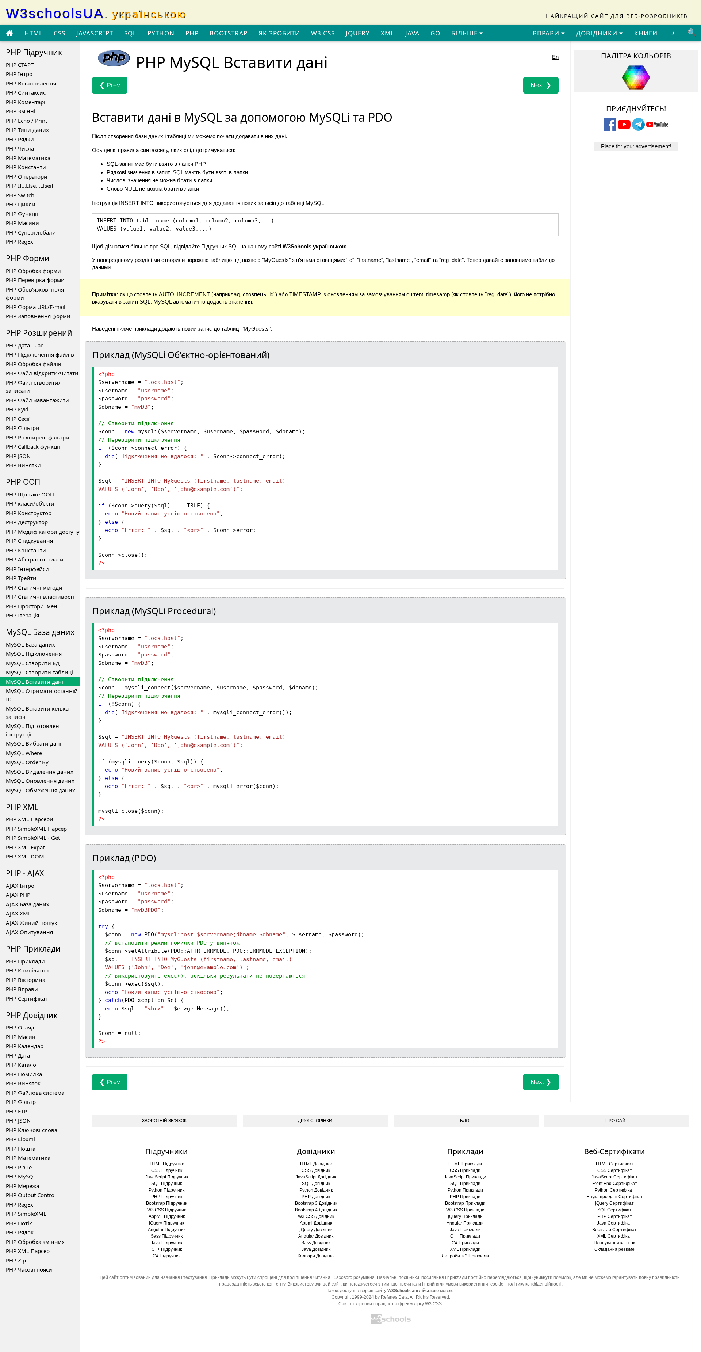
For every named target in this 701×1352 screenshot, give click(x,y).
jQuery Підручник (166, 1223)
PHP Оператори (26, 176)
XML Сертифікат (614, 1236)
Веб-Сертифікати (614, 1151)
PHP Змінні (20, 111)
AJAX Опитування (29, 932)
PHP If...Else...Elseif (29, 185)
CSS (59, 33)
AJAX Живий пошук (31, 922)
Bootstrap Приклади (465, 1203)
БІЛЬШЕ (465, 33)
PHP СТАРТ (20, 64)
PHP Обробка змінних (35, 1241)
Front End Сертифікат (614, 1183)
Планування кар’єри (615, 1242)
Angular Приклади (465, 1223)
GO (435, 33)
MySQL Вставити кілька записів (37, 712)
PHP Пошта (20, 1148)
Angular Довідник (315, 1236)
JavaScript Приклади (465, 1177)
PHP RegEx (19, 241)
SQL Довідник (316, 1183)
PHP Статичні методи (34, 587)
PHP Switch (20, 195)
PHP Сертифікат (26, 998)
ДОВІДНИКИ (597, 33)
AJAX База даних (27, 904)
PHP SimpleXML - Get (33, 837)
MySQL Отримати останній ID (42, 695)
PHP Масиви (22, 222)
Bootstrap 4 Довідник (316, 1209)
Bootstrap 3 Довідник (316, 1203)
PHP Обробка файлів (33, 363)
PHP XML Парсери (29, 819)
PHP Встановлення (31, 83)
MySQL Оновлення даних (40, 780)
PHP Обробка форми (33, 270)
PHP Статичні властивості (40, 596)
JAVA (412, 33)
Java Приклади (465, 1229)
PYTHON (161, 33)
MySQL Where (24, 753)
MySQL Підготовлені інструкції (33, 730)
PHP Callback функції (33, 446)
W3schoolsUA (96, 13)
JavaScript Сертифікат (614, 1177)
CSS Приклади (465, 1170)
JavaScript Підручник (166, 1177)
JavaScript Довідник (316, 1177)
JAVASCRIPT (94, 33)
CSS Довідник (316, 1170)
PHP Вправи (22, 989)
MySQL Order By (27, 762)
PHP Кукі (17, 409)
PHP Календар (24, 1046)
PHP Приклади (25, 961)
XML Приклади (465, 1249)
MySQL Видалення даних (39, 771)
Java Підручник (166, 1242)
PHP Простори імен (31, 606)
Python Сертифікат (614, 1190)
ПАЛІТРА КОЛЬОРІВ (636, 56)
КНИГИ (646, 33)
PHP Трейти (21, 578)
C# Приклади (465, 1242)
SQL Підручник (166, 1183)
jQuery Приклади (465, 1216)
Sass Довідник (315, 1242)
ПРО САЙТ (616, 1120)
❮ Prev (109, 85)
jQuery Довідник (316, 1229)
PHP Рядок (20, 1232)
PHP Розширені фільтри (37, 437)
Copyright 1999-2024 (353, 1297)
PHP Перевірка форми (35, 279)
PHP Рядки (20, 139)
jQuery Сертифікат (614, 1203)
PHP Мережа (22, 1185)
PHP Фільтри (22, 427)
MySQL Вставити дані (34, 681)
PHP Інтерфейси (27, 568)
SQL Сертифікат (614, 1209)
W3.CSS (323, 33)
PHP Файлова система (35, 1092)
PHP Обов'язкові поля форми (35, 293)
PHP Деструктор (27, 522)
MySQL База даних (30, 644)
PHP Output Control (31, 1195)
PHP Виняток (23, 1083)
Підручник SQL (220, 246)
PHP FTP (16, 1111)
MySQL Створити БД (33, 663)
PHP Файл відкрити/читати (42, 373)
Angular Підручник (166, 1229)
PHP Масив (20, 1036)
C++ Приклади (465, 1236)
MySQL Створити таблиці (39, 672)
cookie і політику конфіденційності (526, 1284)
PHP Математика (28, 157)
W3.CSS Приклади (465, 1209)
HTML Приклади (465, 1163)
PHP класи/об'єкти (30, 503)
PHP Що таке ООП (30, 494)
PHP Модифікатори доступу (43, 531)
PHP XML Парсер (28, 1250)
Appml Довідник (316, 1223)
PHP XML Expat (25, 847)
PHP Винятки (23, 465)
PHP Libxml (20, 1139)
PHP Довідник (316, 1196)
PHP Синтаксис (26, 92)
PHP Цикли (20, 204)
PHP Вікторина (25, 979)
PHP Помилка (24, 1074)
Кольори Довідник (316, 1255)
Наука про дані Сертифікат (614, 1196)
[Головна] (9, 33)
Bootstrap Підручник (166, 1203)
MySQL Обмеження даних (40, 790)
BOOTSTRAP (229, 33)
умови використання (467, 1284)
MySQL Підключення (34, 653)
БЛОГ (466, 1120)
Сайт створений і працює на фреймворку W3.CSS (390, 1303)
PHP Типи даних (27, 129)
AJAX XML (18, 913)
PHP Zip (16, 1260)
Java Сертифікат (614, 1223)
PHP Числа (20, 148)
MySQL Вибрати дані (33, 743)
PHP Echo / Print (26, 120)
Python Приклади (465, 1190)
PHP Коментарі (25, 102)
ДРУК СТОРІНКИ (315, 1120)
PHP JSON (18, 456)
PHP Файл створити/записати (33, 387)
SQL (130, 33)
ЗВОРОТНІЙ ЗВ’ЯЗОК (164, 1120)
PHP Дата (18, 1055)
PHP (192, 33)
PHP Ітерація (22, 615)
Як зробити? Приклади (465, 1255)
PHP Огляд (20, 1027)
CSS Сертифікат (614, 1170)
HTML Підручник (167, 1163)
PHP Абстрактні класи (35, 559)
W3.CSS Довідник (316, 1216)
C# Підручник (166, 1255)
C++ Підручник (167, 1249)
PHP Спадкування (29, 540)
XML (387, 33)
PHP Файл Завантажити (37, 400)
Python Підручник (166, 1190)
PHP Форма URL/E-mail (35, 307)
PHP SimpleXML (26, 1213)
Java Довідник (316, 1249)
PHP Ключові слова (31, 1130)
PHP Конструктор (28, 513)
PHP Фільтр (21, 1101)
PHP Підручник (166, 1196)
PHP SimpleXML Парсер (36, 828)
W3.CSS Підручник (166, 1209)
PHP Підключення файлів (40, 354)
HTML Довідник (316, 1163)
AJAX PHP (18, 894)
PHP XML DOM (25, 856)
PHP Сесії (18, 418)
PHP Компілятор (27, 970)
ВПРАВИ (547, 33)
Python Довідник (316, 1190)
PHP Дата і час (24, 345)
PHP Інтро (19, 73)
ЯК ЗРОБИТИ (279, 33)
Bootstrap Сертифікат (614, 1229)
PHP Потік (19, 1223)
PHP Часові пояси (29, 1269)
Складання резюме (614, 1249)
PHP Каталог (22, 1064)
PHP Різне (19, 1167)
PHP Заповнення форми (38, 316)
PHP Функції (22, 213)
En (555, 57)
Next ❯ (540, 85)
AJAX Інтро (20, 885)
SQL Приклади (465, 1183)
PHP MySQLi (22, 1176)
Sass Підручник (167, 1236)
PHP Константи (26, 167)
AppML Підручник (167, 1216)
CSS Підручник (166, 1170)
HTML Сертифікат (614, 1163)
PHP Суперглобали (31, 232)
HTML (33, 33)
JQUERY (358, 33)
